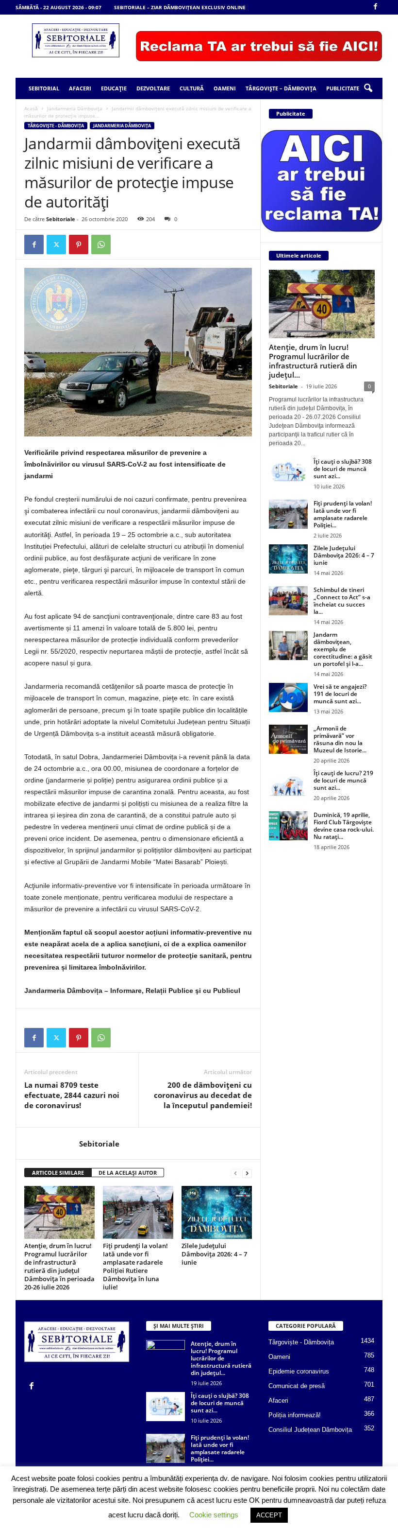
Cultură (192, 88)
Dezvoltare (153, 88)
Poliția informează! (294, 1415)
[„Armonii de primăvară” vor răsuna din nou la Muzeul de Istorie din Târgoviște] (288, 739)
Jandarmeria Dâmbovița (74, 108)
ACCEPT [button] (269, 1515)
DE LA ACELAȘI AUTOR (128, 1172)
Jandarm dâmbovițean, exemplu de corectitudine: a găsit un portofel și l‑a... (343, 649)
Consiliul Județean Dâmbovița (310, 1429)
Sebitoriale (60, 219)
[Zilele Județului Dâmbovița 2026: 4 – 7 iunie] (217, 1212)
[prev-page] (235, 1173)
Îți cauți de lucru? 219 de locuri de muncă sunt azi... (343, 780)
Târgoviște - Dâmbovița (56, 125)
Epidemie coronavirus (298, 1371)
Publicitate (342, 88)
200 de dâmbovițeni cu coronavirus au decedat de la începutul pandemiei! (203, 1095)
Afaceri (80, 88)
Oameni (225, 88)
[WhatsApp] (101, 244)
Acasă (31, 108)
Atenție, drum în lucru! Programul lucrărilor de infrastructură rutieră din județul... (313, 361)
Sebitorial (44, 88)
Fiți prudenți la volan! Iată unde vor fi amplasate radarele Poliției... (343, 514)
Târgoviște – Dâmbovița (281, 88)
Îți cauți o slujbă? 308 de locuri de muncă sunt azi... (343, 468)
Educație (114, 88)
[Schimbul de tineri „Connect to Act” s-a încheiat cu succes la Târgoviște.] (288, 600)
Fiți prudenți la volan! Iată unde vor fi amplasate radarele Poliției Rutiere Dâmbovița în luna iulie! (135, 1266)
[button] (368, 88)
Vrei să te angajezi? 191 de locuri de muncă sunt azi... (340, 693)
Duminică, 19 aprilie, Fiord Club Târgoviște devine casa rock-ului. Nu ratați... (344, 826)
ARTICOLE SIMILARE (58, 1172)
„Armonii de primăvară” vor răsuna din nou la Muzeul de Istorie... (340, 739)
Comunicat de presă (296, 1386)
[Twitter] (56, 244)
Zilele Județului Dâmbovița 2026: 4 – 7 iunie (214, 1254)
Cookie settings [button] (213, 1515)
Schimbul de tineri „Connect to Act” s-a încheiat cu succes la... (342, 601)
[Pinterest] (78, 244)
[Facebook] (375, 7)
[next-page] (247, 1173)
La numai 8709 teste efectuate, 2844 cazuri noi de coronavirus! (71, 1095)
